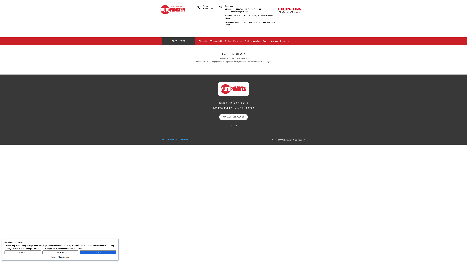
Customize (22, 252)
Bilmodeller (203, 41)
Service (228, 41)
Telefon (205, 6)
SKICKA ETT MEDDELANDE (233, 117)
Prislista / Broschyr (252, 41)
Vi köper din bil (216, 41)
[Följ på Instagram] (236, 126)
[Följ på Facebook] (231, 126)
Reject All (60, 252)
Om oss (274, 41)
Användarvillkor (183, 139)
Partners (283, 41)
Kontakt (265, 41)
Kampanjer (237, 41)
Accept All (97, 252)
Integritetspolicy (168, 139)
